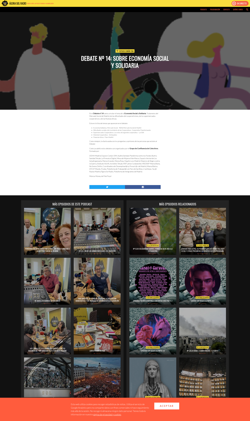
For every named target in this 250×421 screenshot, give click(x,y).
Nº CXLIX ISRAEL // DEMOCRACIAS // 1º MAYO (202, 350)
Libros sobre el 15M (97, 350)
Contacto (226, 9)
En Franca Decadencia (153, 297)
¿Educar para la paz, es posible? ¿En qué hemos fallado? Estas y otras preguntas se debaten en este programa (203, 249)
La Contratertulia (153, 245)
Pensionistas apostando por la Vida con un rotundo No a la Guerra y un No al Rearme (47, 249)
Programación (215, 9)
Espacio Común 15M (126, 51)
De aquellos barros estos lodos (47, 300)
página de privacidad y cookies (107, 414)
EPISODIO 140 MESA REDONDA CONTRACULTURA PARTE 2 (152, 300)
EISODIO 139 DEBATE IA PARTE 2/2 (202, 300)
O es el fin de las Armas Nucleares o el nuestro (97, 251)
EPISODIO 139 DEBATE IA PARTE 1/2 (153, 350)
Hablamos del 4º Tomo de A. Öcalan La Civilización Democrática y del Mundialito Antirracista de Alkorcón (97, 299)
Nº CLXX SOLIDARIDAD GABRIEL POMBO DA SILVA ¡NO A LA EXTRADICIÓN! (152, 249)
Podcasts (203, 9)
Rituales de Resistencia (153, 397)
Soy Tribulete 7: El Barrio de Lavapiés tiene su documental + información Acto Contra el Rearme (47, 349)
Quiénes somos (238, 9)
